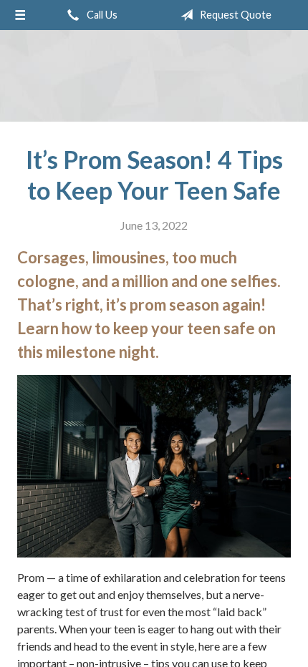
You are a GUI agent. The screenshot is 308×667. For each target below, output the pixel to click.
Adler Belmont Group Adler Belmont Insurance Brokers (154, 76)
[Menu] (20, 15)
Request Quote (234, 15)
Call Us (101, 15)
